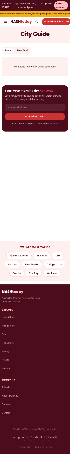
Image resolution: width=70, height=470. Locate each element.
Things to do (54, 264)
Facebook (36, 437)
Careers (6, 404)
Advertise (7, 387)
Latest (8, 50)
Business (42, 255)
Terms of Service (43, 447)
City (58, 255)
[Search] (36, 21)
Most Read (22, 50)
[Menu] (5, 21)
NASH (21, 21)
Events (17, 273)
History (12, 264)
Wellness (52, 273)
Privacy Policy (25, 447)
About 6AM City (10, 395)
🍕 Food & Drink (19, 255)
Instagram (18, 437)
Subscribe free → (35, 116)
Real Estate (32, 264)
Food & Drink (8, 317)
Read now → (60, 5)
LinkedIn (53, 437)
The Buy (33, 273)
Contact (6, 413)
